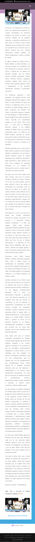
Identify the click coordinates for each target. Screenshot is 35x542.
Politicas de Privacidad (16, 537)
